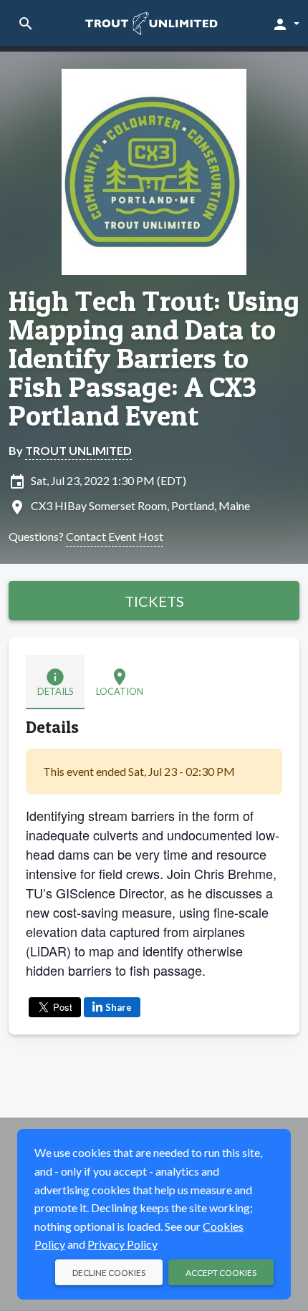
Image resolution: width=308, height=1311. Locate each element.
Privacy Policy (122, 1244)
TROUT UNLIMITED (78, 450)
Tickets (154, 601)
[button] (285, 24)
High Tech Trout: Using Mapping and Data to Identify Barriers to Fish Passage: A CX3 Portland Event (154, 358)
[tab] (55, 682)
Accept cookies (221, 1272)
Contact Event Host (114, 536)
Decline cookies (108, 1272)
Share (118, 1007)
